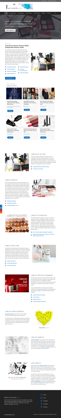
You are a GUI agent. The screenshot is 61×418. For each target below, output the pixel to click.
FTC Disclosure (41, 414)
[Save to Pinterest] (1, 210)
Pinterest (45, 407)
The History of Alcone (38, 168)
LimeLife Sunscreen (11, 265)
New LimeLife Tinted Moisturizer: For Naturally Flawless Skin (13, 130)
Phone (44, 394)
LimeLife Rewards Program (39, 295)
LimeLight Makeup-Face (12, 205)
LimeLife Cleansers (11, 261)
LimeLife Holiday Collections (39, 301)
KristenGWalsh (8, 414)
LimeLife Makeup (21, 13)
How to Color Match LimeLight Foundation (42, 232)
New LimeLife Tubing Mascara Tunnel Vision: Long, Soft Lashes (47, 130)
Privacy (35, 414)
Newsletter (43, 13)
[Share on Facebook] (1, 206)
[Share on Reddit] (1, 212)
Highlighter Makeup (11, 201)
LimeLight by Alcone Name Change (41, 166)
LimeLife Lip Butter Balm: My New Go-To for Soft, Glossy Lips (30, 130)
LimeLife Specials (24, 67)
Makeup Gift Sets (37, 299)
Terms (46, 414)
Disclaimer (51, 414)
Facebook (45, 404)
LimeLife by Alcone (11, 67)
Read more (10, 110)
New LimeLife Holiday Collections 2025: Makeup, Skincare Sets (13, 103)
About (55, 414)
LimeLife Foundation (12, 13)
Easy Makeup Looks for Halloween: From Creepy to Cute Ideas (30, 103)
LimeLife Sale (36, 297)
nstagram (46, 400)
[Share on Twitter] (1, 208)
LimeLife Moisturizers (12, 263)
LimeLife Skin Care (28, 13)
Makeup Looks (26, 106)
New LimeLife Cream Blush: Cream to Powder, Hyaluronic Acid (47, 103)
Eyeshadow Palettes (11, 203)
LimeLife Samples (37, 13)
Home (6, 13)
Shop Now (49, 13)
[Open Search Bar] (55, 13)
